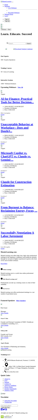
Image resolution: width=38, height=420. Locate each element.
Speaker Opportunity (10, 389)
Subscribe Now (5, 407)
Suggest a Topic (9, 390)
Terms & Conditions (10, 385)
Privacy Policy (8, 387)
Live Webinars (12, 8)
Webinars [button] (7, 6)
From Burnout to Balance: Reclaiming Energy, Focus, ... (19, 209)
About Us (7, 379)
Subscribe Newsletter (10, 400)
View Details (4, 313)
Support (6, 382)
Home (6, 4)
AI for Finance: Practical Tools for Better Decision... (17, 100)
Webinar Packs (8, 14)
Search (29, 43)
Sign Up (7, 21)
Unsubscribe (8, 402)
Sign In (7, 19)
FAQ (5, 380)
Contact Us (7, 384)
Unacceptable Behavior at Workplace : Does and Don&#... (17, 128)
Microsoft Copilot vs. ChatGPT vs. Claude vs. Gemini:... (16, 156)
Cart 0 (6, 16)
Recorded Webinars (14, 12)
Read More (4, 263)
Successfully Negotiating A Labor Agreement (17, 234)
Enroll (2, 114)
